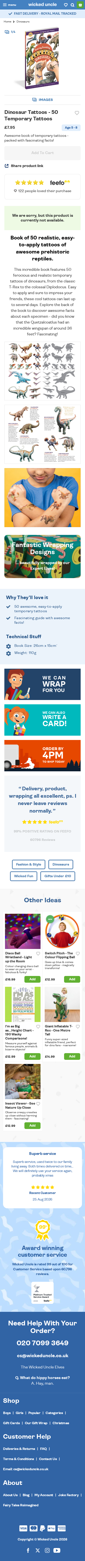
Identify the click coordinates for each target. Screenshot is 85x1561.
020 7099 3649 (43, 1343)
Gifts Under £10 (57, 876)
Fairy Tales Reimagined (20, 1505)
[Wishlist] (66, 4)
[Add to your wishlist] (77, 113)
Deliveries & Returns (19, 1449)
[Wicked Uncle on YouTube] (57, 1550)
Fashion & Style (28, 864)
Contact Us (48, 1459)
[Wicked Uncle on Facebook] (28, 1550)
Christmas (61, 1423)
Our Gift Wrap (36, 1423)
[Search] (72, 4)
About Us (10, 1495)
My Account (43, 1495)
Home (7, 21)
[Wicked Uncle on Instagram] (47, 1550)
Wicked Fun (23, 876)
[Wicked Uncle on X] (37, 1550)
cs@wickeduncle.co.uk (42, 1355)
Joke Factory (68, 1495)
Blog (26, 1495)
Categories (54, 1413)
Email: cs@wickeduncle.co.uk (25, 1469)
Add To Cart (42, 153)
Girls (19, 1413)
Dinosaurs (23, 21)
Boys (6, 1413)
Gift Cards (11, 1423)
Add (32, 979)
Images (45, 100)
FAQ (43, 1449)
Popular (34, 1413)
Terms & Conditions (18, 1459)
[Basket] (80, 4)
